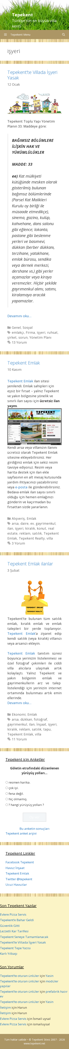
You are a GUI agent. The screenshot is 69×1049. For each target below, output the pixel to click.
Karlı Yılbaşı (8, 953)
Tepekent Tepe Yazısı (15, 948)
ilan (10, 528)
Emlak (31, 518)
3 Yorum (18, 543)
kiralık (30, 528)
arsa (15, 523)
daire (24, 523)
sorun (23, 337)
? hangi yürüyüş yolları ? (26, 805)
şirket (12, 337)
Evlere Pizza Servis (13, 914)
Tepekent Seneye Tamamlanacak (24, 937)
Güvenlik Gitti (10, 926)
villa (50, 538)
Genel (16, 327)
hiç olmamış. (18, 799)
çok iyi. (14, 788)
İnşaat (41, 724)
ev (32, 523)
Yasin (49, 976)
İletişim (5, 1007)
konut (41, 528)
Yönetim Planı (40, 337)
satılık (37, 533)
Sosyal (28, 327)
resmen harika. (19, 782)
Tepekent (22, 15)
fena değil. (16, 793)
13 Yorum (19, 342)
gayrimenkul (45, 523)
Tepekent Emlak (23, 363)
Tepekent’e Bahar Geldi (17, 920)
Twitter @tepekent (19, 879)
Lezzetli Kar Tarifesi (14, 931)
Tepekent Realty (32, 538)
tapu (47, 729)
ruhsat (52, 332)
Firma (30, 332)
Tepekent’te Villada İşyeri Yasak (32, 75)
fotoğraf (40, 719)
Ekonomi (19, 714)
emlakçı (18, 332)
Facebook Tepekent (20, 862)
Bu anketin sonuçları (34, 828)
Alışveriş (18, 518)
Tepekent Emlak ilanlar (30, 563)
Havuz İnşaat (15, 868)
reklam (24, 533)
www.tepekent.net (34, 1043)
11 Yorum (19, 739)
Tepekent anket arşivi (21, 833)
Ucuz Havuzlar (16, 884)
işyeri (41, 332)
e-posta (21, 487)
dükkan (26, 719)
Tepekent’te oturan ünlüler (19, 976)
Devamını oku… (19, 316)
